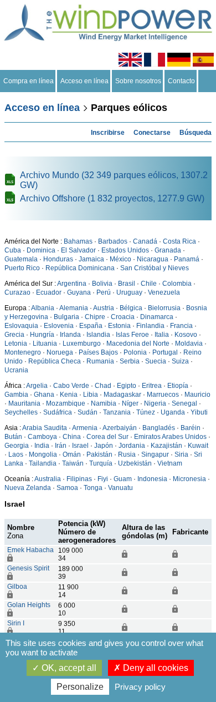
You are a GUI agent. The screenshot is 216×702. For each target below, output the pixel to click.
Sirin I (15, 623)
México (120, 259)
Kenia (69, 394)
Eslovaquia (21, 326)
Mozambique (65, 403)
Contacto (181, 81)
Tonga (93, 488)
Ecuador (48, 292)
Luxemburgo (82, 343)
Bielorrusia (164, 308)
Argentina (71, 283)
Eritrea (152, 386)
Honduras (58, 259)
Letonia (15, 343)
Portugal (165, 352)
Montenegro (22, 352)
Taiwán (73, 463)
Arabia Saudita (44, 428)
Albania (42, 308)
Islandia (98, 335)
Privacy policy (140, 686)
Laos (15, 454)
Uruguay (129, 292)
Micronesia (189, 479)
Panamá (186, 259)
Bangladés (158, 428)
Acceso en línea (84, 81)
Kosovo (185, 335)
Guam (123, 479)
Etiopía (177, 386)
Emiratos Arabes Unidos (170, 437)
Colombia (177, 283)
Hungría (42, 335)
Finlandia (150, 326)
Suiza (180, 361)
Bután (13, 437)
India (41, 446)
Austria (103, 308)
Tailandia (42, 463)
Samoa (67, 488)
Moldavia (189, 343)
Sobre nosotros (138, 81)
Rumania (100, 361)
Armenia (84, 428)
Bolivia (102, 283)
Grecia (14, 335)
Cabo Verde (71, 386)
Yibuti (199, 412)
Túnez (145, 412)
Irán (60, 446)
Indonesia (152, 479)
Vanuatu (120, 488)
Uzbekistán (135, 463)
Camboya (42, 437)
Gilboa (17, 586)
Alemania (73, 308)
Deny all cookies (154, 668)
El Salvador (78, 250)
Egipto (126, 386)
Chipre (95, 317)
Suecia (155, 361)
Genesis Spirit (28, 568)
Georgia (16, 446)
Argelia (37, 386)
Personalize (80, 686)
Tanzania (117, 412)
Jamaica (91, 259)
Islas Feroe (132, 335)
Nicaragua (152, 259)
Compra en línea (28, 81)
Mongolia (43, 454)
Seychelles (21, 412)
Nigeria (155, 403)
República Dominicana (80, 268)
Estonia (119, 326)
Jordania (132, 446)
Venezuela (164, 292)
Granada (168, 250)
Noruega (60, 352)
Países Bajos (98, 352)
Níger (130, 403)
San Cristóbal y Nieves (154, 268)
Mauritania (24, 403)
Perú (103, 292)
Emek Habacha (30, 550)
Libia (90, 394)
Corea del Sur (107, 437)
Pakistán (99, 454)
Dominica (41, 250)
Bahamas (78, 241)
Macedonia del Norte (137, 343)
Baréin (190, 428)
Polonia (135, 352)
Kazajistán (166, 446)
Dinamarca (156, 317)
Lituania (45, 343)
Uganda (173, 412)
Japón (103, 446)
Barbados (112, 241)
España (90, 326)
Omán (72, 454)
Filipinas (79, 479)
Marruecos (163, 394)
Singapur (155, 454)
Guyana (79, 292)
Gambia (16, 394)
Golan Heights (28, 605)
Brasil (126, 283)
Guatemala (21, 259)
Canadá (145, 241)
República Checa (54, 361)
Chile (149, 283)
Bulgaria (66, 317)
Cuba (12, 250)
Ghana (44, 394)
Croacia (123, 317)
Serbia (130, 361)
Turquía (100, 463)
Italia (162, 335)
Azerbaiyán (119, 428)
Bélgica (131, 308)
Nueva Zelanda (27, 488)
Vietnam (169, 463)
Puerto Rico (22, 268)
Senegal (184, 403)
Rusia (127, 454)
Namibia (103, 403)
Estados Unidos (125, 250)
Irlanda (70, 335)
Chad (103, 386)
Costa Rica (179, 241)
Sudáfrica (57, 412)
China (72, 437)
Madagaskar (122, 394)
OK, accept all (67, 668)
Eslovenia (59, 326)
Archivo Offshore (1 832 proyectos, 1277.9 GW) (112, 198)
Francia (181, 326)
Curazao (17, 292)
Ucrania (16, 370)
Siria (181, 454)
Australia (47, 479)
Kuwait (198, 446)
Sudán (87, 412)
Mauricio (197, 394)
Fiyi (102, 479)
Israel (80, 446)
